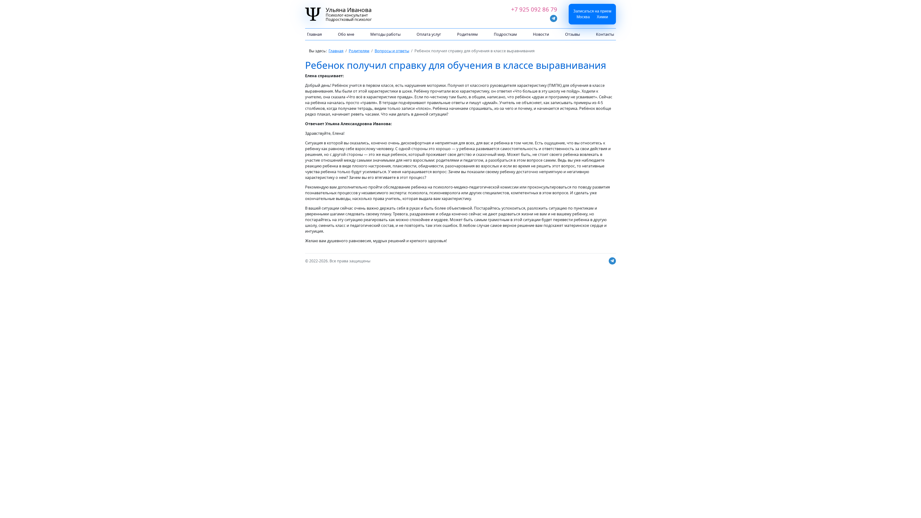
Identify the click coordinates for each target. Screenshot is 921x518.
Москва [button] (583, 17)
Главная (314, 34)
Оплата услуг (429, 34)
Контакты (605, 34)
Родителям (467, 34)
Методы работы (385, 34)
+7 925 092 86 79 (534, 9)
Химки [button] (602, 17)
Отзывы (572, 34)
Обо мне (346, 34)
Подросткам (505, 34)
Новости (541, 34)
